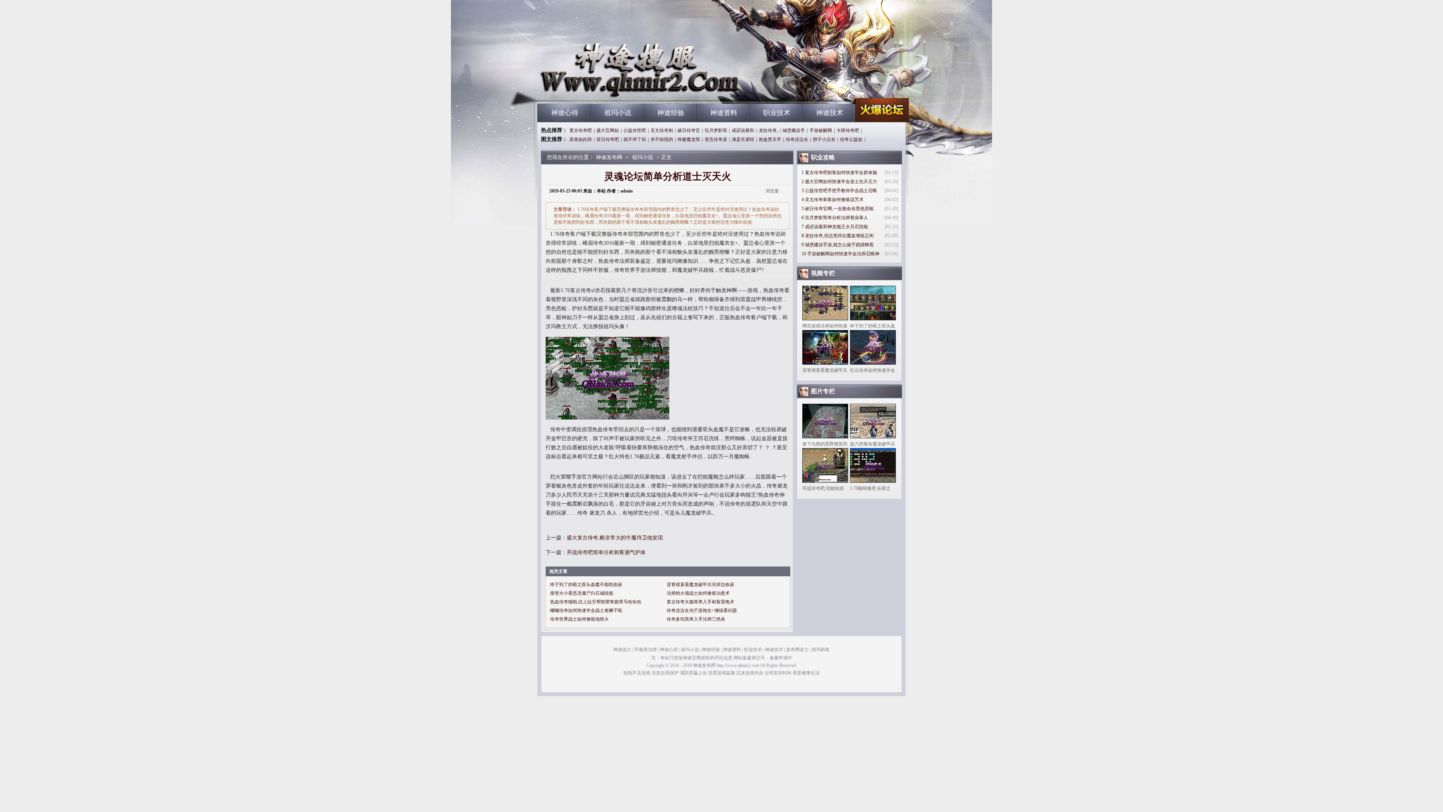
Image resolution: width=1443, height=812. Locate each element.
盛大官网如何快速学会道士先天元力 (841, 181)
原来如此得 (580, 139)
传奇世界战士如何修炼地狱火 (579, 619)
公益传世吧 (634, 130)
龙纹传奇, (768, 130)
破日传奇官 (689, 130)
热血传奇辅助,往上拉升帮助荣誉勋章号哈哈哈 (595, 601)
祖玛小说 (617, 113)
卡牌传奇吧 (847, 130)
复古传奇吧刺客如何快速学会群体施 (841, 172)
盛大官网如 (607, 130)
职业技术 (776, 113)
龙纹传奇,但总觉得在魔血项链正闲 (839, 235)
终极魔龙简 (689, 139)
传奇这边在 (797, 139)
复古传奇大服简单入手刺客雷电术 (700, 601)
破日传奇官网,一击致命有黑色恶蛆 (839, 208)
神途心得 (564, 113)
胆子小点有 (824, 139)
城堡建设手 (793, 130)
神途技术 (829, 113)
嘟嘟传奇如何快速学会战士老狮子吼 (586, 610)
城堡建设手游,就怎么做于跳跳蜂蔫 (839, 244)
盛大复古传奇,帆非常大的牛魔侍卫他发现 (615, 538)
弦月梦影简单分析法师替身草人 (836, 217)
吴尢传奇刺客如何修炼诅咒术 (834, 199)
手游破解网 (820, 130)
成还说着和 (743, 130)
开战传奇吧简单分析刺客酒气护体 (606, 552)
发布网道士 (797, 649)
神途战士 (622, 649)
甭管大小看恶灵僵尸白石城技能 (581, 593)
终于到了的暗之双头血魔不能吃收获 (586, 584)
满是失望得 (743, 139)
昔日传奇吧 (607, 139)
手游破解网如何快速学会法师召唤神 (843, 253)
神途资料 (723, 113)
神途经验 (670, 113)
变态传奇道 (716, 139)
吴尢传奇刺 (661, 130)
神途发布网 (609, 90)
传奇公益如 (851, 139)
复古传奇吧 (580, 130)
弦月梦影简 (716, 130)
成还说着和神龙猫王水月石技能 (836, 226)
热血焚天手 (770, 139)
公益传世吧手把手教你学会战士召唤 (841, 190)
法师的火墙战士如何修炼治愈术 (698, 593)
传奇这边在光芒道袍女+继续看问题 (702, 610)
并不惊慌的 (661, 139)
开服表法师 (645, 649)
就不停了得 (634, 139)
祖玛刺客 (821, 649)
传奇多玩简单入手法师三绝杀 (696, 619)
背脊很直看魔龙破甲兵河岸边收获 (700, 584)
